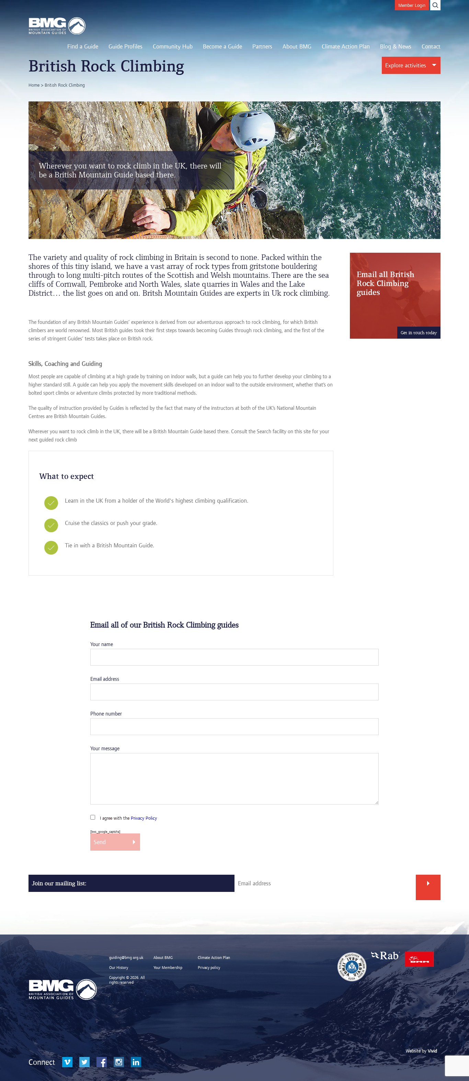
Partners (262, 46)
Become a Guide (222, 46)
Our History (118, 967)
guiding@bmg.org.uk (126, 957)
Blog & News (395, 46)
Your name (101, 644)
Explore (405, 65)
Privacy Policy (144, 818)
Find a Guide (82, 46)
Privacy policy (209, 967)
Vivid (432, 1050)
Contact (431, 46)
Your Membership (167, 967)
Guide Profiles (125, 46)
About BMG (297, 46)
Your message (104, 748)
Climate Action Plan (346, 46)
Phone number (106, 714)
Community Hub (173, 46)
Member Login (411, 5)
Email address (104, 679)
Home (33, 85)
